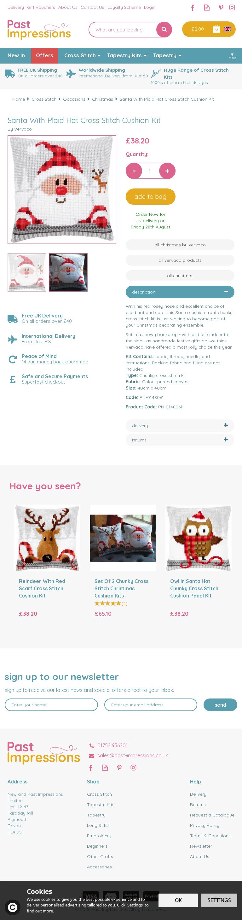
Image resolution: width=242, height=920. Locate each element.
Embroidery (99, 836)
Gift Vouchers (41, 7)
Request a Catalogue (212, 815)
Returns (198, 804)
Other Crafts (100, 856)
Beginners (97, 846)
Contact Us (92, 7)
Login (149, 7)
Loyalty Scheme (124, 7)
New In (16, 55)
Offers (44, 55)
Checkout (196, 29)
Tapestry (96, 815)
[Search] (164, 29)
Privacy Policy (204, 825)
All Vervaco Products (180, 260)
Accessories (99, 867)
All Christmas (180, 275)
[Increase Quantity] (167, 171)
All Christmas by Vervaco (180, 245)
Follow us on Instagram (232, 7)
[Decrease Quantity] (134, 171)
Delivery (198, 794)
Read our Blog (207, 7)
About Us (199, 856)
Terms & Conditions (210, 836)
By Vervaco (20, 129)
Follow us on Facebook (193, 7)
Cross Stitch (99, 794)
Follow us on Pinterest (221, 7)
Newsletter (201, 846)
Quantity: (137, 154)
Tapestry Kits (100, 804)
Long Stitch (98, 825)
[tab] (180, 292)
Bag (216, 28)
